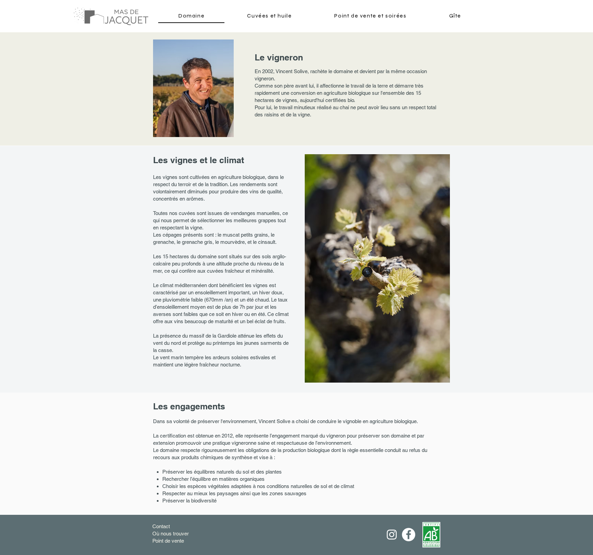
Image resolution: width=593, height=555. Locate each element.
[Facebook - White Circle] (408, 534)
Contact (161, 526)
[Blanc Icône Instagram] (391, 534)
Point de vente (168, 541)
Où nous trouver (170, 533)
